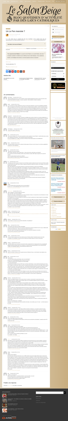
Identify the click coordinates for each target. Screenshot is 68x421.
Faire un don (54, 208)
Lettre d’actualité (27, 1)
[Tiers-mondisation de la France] (4, 407)
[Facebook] (10, 71)
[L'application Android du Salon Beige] (60, 229)
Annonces (34, 1)
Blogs (8, 1)
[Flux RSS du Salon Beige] (59, 229)
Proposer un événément (58, 201)
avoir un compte (10, 385)
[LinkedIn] (15, 71)
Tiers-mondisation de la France (13, 403)
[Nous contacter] (57, 229)
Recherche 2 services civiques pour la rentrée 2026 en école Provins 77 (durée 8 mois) (57, 184)
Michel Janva (12, 34)
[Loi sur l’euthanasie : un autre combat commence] (4, 412)
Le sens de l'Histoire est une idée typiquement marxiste (16, 48)
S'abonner (38, 400)
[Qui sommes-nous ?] (56, 229)
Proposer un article (41, 1)
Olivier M (9, 339)
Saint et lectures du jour (56, 213)
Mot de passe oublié (61, 34)
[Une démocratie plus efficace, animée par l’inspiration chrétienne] (4, 397)
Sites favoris (54, 215)
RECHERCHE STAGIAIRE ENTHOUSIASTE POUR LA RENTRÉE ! (56, 190)
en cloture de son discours (29, 40)
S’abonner (54, 210)
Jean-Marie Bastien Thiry (40, 48)
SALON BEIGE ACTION (58, 41)
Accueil (4, 1)
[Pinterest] (12, 71)
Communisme (8, 28)
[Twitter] (7, 71)
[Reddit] (18, 71)
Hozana (60, 118)
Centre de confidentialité (56, 216)
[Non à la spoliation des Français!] (58, 52)
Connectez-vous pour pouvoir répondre (14, 112)
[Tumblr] (21, 71)
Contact (21, 1)
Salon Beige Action (14, 1)
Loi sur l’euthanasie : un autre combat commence (15, 408)
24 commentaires (11, 35)
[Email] (24, 71)
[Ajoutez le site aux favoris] (58, 229)
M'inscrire (63, 38)
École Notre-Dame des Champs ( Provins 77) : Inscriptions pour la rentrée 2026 (57, 178)
